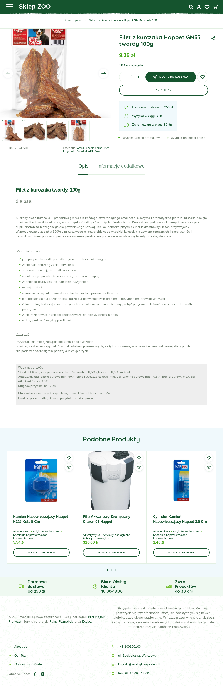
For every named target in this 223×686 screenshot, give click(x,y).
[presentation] (8, 73)
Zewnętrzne (104, 538)
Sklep (92, 20)
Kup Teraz (163, 89)
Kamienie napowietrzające (30, 535)
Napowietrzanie (23, 538)
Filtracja (88, 538)
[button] (41, 552)
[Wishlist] (207, 7)
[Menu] (9, 6)
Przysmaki (69, 151)
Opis (83, 166)
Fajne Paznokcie (61, 621)
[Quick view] (69, 467)
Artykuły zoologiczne (90, 148)
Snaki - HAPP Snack (89, 151)
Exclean (88, 621)
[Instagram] (43, 674)
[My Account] (199, 7)
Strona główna (74, 20)
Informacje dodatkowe (121, 166)
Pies (106, 148)
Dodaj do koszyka (173, 76)
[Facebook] (35, 674)
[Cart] (215, 7)
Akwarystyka (21, 531)
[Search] (191, 7)
